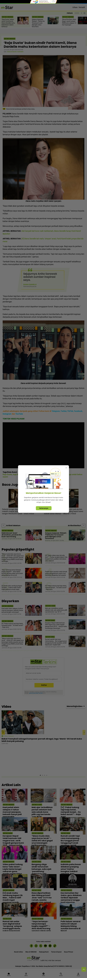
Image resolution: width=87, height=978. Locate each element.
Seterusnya (43, 508)
